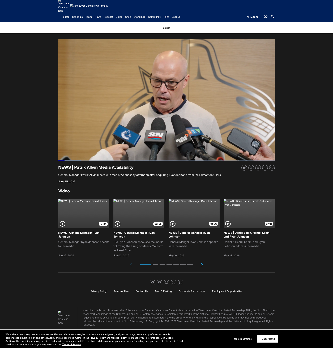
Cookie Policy (119, 337)
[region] (166, 338)
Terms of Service (71, 344)
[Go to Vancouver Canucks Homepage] (89, 5)
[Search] (273, 17)
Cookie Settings (243, 338)
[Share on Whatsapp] (244, 168)
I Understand (268, 338)
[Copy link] (265, 168)
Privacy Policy (98, 337)
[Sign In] (266, 17)
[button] (145, 264)
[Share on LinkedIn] (258, 168)
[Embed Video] (272, 168)
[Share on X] (251, 168)
